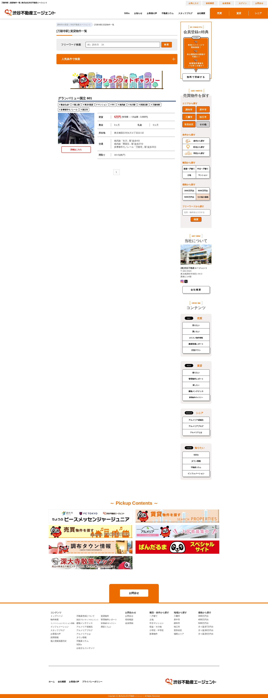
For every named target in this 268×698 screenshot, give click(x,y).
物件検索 (55, 619)
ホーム (52, 681)
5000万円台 (189, 197)
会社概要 (201, 13)
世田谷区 (189, 124)
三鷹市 (188, 117)
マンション (102, 105)
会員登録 (226, 3)
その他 (203, 124)
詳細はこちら (76, 149)
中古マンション (157, 623)
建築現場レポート (196, 344)
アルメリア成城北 (196, 420)
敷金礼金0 (65, 105)
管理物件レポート (196, 379)
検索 (166, 44)
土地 (189, 175)
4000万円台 (203, 191)
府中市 (203, 109)
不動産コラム (168, 13)
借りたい (196, 373)
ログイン (243, 3)
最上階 (77, 105)
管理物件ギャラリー (196, 397)
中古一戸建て (202, 169)
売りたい (196, 325)
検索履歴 (210, 3)
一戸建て (154, 616)
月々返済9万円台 (205, 634)
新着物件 (154, 634)
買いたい (196, 331)
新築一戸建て (189, 169)
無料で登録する (196, 77)
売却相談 (129, 619)
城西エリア (179, 634)
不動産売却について (85, 616)
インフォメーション (196, 473)
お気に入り (194, 3)
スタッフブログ (185, 13)
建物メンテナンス (196, 391)
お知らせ (138, 13)
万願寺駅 (156, 105)
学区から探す (199, 153)
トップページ (57, 616)
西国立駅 (144, 105)
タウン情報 (196, 461)
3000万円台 (189, 191)
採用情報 (55, 637)
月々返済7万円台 (205, 627)
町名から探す (199, 147)
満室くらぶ (106, 627)
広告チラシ (196, 350)
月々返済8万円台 (205, 630)
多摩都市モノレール (69, 110)
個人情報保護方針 (59, 641)
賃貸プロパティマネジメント (87, 620)
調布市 (188, 109)
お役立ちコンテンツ (85, 648)
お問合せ (259, 3)
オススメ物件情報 (196, 338)
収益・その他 (156, 627)
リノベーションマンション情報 (62, 623)
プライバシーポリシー (92, 681)
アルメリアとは (196, 432)
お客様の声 (152, 13)
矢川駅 (133, 105)
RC (113, 105)
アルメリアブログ (196, 426)
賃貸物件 (105, 616)
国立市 (85, 110)
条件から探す (199, 141)
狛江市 (203, 117)
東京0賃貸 (89, 105)
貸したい (196, 385)
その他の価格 (202, 197)
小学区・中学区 (157, 630)
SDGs (127, 13)
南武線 (122, 105)
